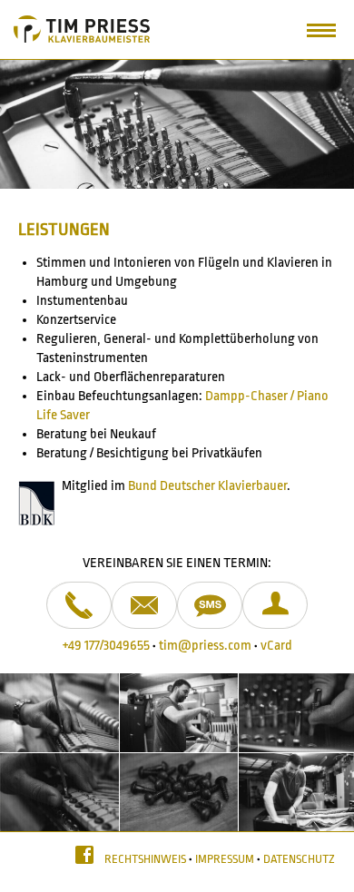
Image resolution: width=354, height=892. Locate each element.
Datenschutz (299, 859)
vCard (276, 645)
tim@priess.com (205, 645)
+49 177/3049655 (106, 645)
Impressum (224, 859)
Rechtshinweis (145, 859)
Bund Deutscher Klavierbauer (207, 486)
